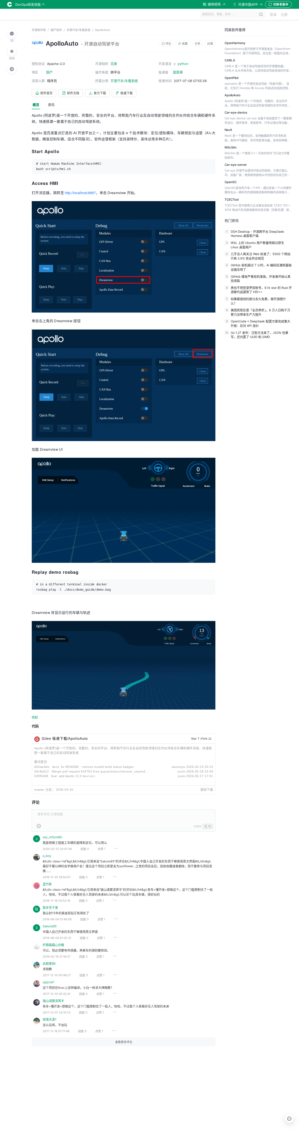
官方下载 (100, 93)
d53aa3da (41, 767)
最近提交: (41, 761)
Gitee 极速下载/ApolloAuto (65, 738)
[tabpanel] (123, 581)
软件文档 (73, 93)
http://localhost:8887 (80, 192)
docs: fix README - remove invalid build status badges (93, 767)
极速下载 (126, 93)
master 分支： (44, 789)
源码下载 (206, 789)
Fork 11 (206, 738)
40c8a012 (41, 771)
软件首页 (46, 93)
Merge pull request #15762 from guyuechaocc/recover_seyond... (100, 771)
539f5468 (41, 776)
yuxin (181, 771)
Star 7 (195, 738)
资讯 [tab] (51, 105)
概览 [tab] (36, 105)
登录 (273, 14)
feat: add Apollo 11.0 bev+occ (73, 776)
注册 (284, 14)
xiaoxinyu (178, 767)
